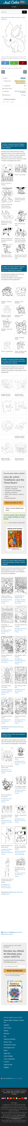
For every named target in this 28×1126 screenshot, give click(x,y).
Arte (5, 1036)
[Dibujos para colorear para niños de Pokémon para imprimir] (7, 236)
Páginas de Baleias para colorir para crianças (6, 601)
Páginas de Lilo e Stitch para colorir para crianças (6, 771)
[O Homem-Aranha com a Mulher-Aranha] (7, 843)
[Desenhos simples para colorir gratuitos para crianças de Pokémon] (7, 219)
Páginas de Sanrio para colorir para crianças (6, 800)
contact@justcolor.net (16, 1118)
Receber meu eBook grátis (15, 970)
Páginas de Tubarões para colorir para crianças (21, 630)
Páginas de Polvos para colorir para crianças (20, 721)
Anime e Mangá (8, 1056)
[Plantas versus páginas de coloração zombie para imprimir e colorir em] (21, 843)
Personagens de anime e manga (17, 17)
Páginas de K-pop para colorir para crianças (20, 691)
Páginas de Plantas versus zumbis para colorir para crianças (20, 853)
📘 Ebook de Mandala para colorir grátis (11, 1078)
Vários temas (7, 1028)
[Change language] (26, 2)
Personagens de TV (9, 1047)
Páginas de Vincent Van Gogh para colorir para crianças (20, 601)
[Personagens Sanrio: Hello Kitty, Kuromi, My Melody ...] (21, 865)
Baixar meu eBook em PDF (13, 503)
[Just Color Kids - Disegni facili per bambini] (17, 1098)
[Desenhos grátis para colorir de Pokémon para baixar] (21, 196)
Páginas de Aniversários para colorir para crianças (7, 660)
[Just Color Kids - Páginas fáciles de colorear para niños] (11, 1098)
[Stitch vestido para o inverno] (21, 755)
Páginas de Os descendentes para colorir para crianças (6, 886)
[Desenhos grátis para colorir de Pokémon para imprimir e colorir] (7, 202)
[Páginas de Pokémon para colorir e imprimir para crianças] (2, 932)
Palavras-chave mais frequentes (13, 1091)
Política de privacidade (15, 975)
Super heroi (7, 1053)
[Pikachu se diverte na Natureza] (7, 181)
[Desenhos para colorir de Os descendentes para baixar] (7, 876)
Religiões (6, 1067)
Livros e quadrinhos (9, 1059)
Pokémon (3, 19)
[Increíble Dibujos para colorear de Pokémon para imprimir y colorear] (7, 252)
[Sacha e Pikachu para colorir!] (21, 221)
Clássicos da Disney (9, 1039)
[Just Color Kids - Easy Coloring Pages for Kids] (3, 1098)
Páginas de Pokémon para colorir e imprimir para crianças (13, 145)
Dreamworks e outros (10, 1045)
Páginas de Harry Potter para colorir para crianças (6, 822)
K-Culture (6, 1061)
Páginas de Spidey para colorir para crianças (20, 791)
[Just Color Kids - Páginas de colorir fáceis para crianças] (14, 1098)
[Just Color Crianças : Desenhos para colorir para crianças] (13, 2)
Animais (6, 1030)
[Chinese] (23, 1098)
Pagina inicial (4, 17)
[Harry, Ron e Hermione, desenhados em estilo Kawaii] (7, 813)
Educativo (6, 1033)
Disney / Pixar (8, 1042)
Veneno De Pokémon (20, 83)
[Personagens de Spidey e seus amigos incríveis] (21, 784)
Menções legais (6, 1092)
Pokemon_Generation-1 (20, 81)
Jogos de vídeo (8, 1064)
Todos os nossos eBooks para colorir (14, 509)
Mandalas (6, 1025)
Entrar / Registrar (24, 2)
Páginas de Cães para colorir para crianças (6, 721)
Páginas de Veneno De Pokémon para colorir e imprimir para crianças (13, 361)
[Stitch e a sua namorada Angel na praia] (7, 763)
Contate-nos (23, 1091)
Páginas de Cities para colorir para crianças (6, 631)
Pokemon (23, 78)
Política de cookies (15, 1092)
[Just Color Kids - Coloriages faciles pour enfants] (8, 1098)
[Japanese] (25, 1098)
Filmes (5, 1050)
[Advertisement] (14, 122)
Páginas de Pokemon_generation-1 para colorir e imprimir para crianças (13, 268)
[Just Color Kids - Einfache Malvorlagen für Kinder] (20, 1098)
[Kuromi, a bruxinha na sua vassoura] (7, 792)
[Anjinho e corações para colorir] (21, 813)
